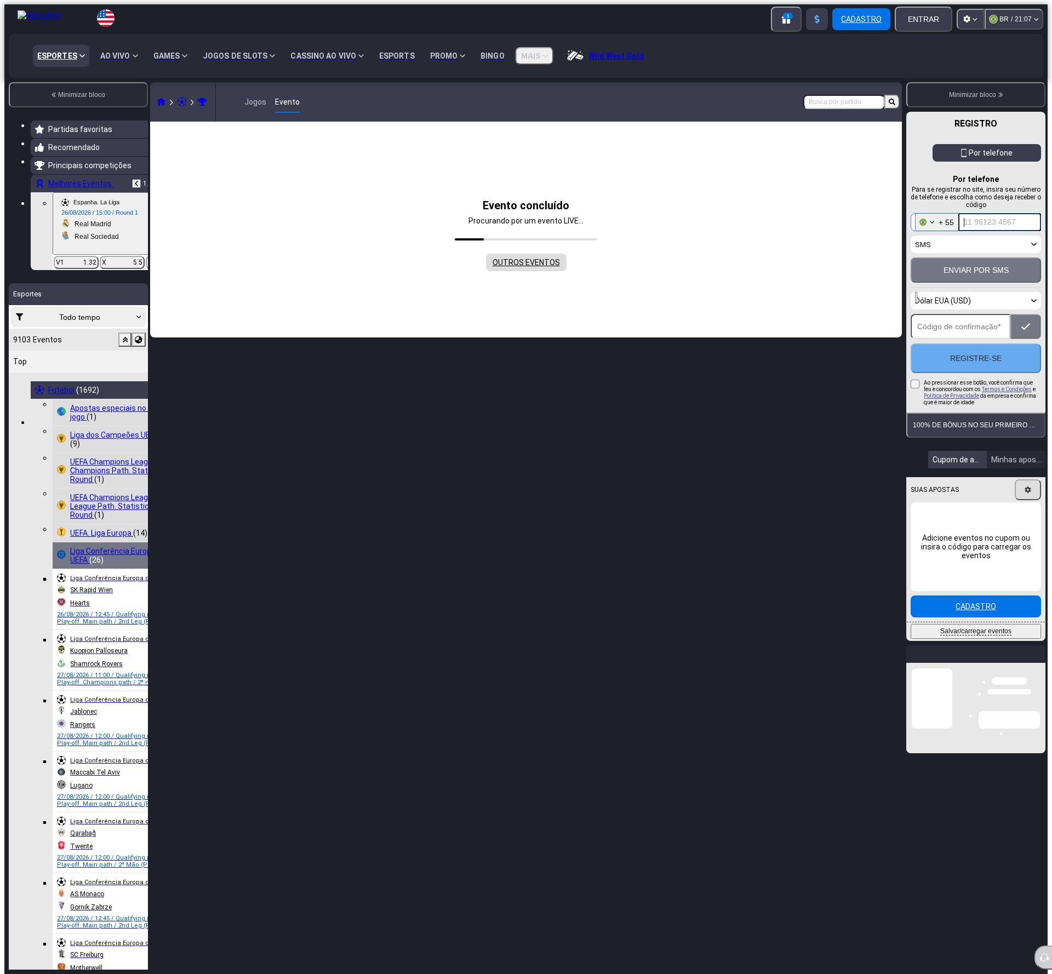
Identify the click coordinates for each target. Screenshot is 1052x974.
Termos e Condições (1007, 413)
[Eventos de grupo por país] (139, 340)
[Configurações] (970, 19)
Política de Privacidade (951, 419)
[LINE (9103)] (161, 102)
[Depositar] (817, 19)
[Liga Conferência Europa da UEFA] (202, 102)
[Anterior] (136, 183)
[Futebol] (181, 102)
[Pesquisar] (892, 102)
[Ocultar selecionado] (125, 340)
